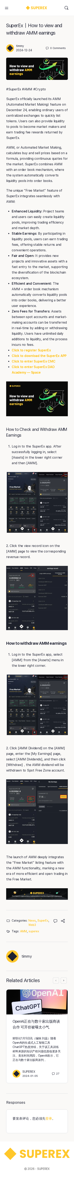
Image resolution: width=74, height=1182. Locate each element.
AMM (23, 931)
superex (34, 931)
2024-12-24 (24, 50)
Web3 (32, 925)
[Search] (66, 8)
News (32, 920)
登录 (48, 1118)
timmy (20, 46)
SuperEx (42, 920)
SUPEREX (28, 1071)
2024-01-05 (30, 1075)
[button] (37, 398)
